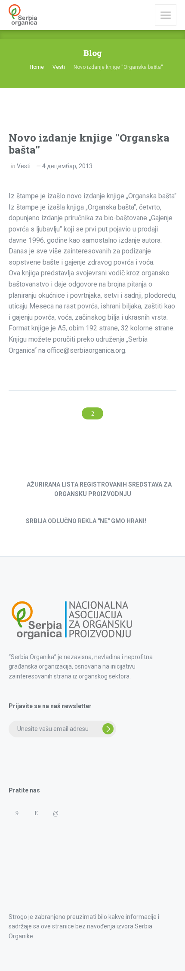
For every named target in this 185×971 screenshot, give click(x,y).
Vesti (24, 166)
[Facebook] (17, 813)
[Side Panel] (165, 15)
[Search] (142, 15)
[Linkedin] (55, 813)
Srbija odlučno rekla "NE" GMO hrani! (86, 521)
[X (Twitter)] (75, 813)
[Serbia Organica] (23, 15)
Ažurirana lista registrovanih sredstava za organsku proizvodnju (99, 489)
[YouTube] (94, 813)
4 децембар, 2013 (67, 166)
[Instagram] (36, 813)
